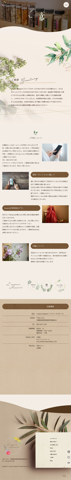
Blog (51, 460)
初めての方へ (53, 441)
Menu (51, 448)
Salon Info (53, 451)
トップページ (53, 438)
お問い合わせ (53, 454)
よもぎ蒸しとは (54, 445)
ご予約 (51, 457)
